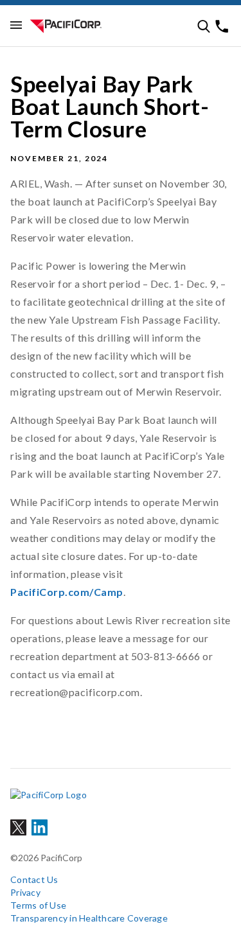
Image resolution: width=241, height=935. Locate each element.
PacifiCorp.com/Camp (66, 592)
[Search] (203, 26)
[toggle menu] (16, 26)
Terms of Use (38, 905)
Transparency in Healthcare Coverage (89, 918)
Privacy (25, 892)
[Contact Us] (221, 26)
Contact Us (34, 879)
